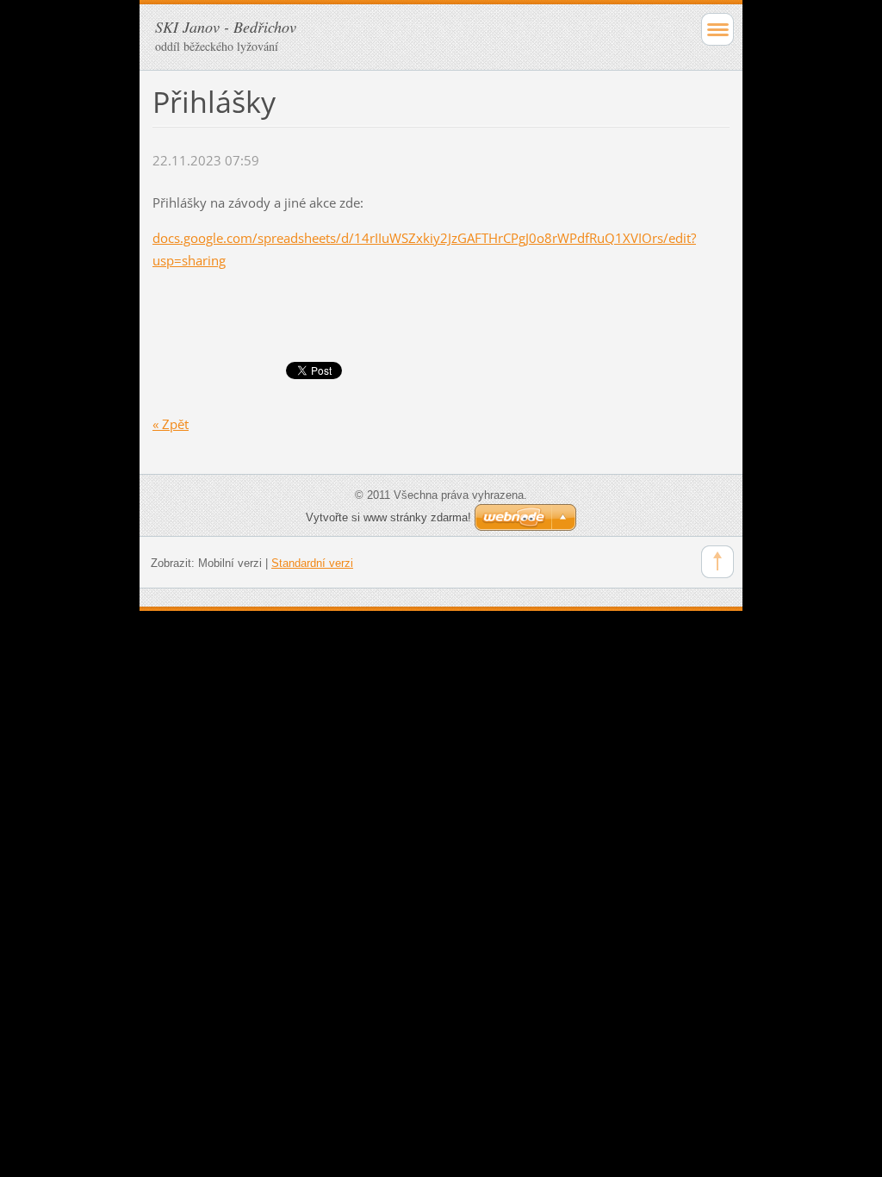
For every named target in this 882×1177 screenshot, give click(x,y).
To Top (717, 561)
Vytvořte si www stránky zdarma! (388, 517)
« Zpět (170, 424)
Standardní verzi (312, 563)
